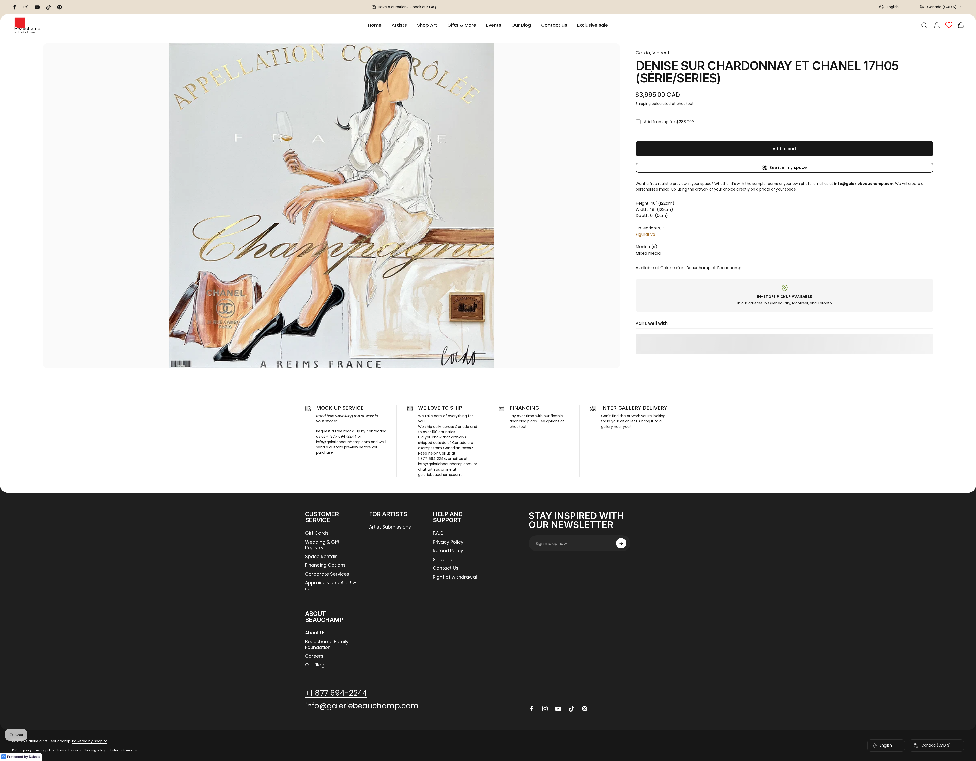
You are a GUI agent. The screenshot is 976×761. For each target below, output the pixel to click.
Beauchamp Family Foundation (326, 644)
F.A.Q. (438, 533)
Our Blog (314, 665)
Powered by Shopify (89, 741)
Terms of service (69, 750)
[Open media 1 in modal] (331, 206)
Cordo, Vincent (652, 53)
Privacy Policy (448, 542)
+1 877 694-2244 (341, 436)
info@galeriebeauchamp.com (343, 441)
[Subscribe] (621, 543)
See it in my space (788, 167)
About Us (315, 633)
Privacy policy (44, 750)
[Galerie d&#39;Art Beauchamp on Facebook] (532, 709)
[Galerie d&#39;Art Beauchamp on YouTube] (558, 709)
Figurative (645, 234)
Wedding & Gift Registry (322, 545)
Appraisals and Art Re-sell (331, 585)
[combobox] (892, 7)
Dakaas (34, 757)
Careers (314, 656)
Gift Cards (317, 533)
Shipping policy (94, 750)
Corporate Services (327, 574)
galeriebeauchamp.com (439, 474)
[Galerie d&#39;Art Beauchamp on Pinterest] (585, 709)
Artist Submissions (390, 527)
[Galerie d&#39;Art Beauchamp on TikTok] (571, 709)
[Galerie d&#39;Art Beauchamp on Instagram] (545, 709)
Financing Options (325, 565)
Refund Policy (448, 551)
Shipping (643, 103)
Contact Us (446, 568)
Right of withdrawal (455, 577)
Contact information (122, 750)
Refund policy (22, 750)
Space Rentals (321, 557)
